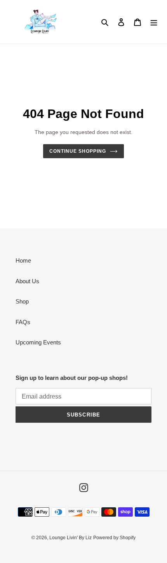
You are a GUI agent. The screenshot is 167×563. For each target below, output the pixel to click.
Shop (22, 301)
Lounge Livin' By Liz (70, 537)
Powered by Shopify (114, 537)
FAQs (23, 322)
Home (23, 260)
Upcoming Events (38, 342)
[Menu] (154, 22)
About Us (27, 281)
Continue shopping (77, 151)
